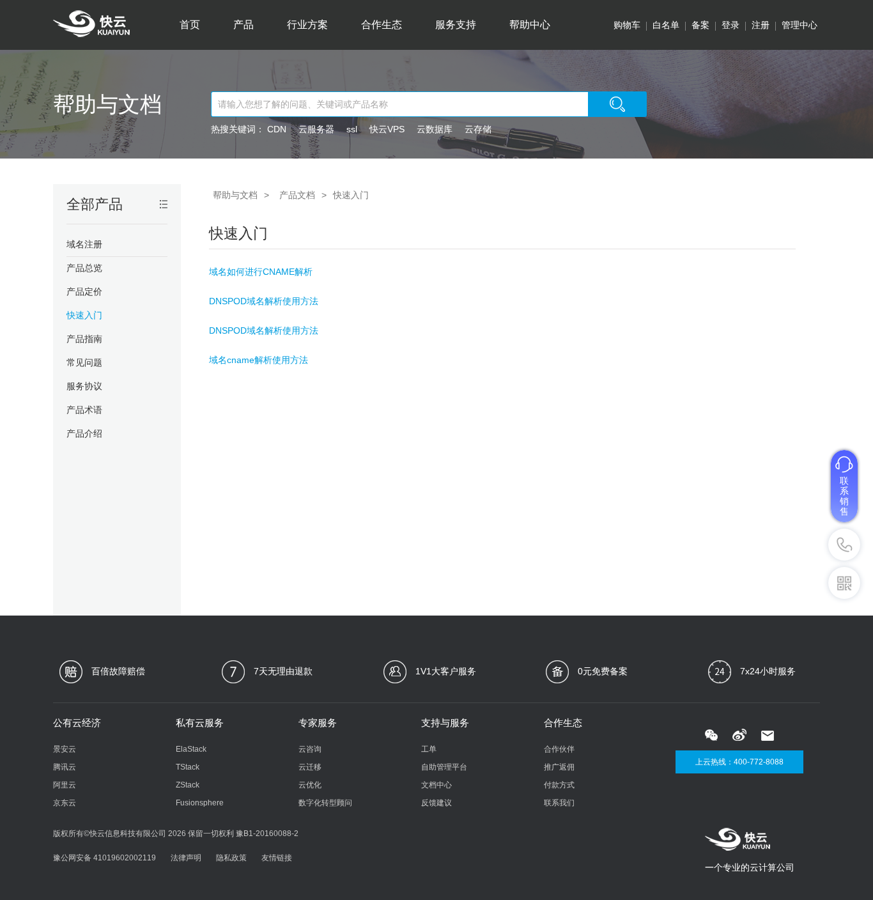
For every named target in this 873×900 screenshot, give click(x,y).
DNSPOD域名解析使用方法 (263, 301)
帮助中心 (529, 24)
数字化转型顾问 (325, 802)
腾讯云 (64, 767)
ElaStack (191, 749)
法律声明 (186, 857)
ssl (351, 129)
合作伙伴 (559, 749)
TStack (187, 767)
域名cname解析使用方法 (258, 360)
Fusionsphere (200, 802)
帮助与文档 (107, 104)
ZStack (187, 784)
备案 (700, 25)
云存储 (478, 129)
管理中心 (799, 25)
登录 (730, 25)
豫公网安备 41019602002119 (104, 857)
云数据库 (434, 129)
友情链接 (276, 857)
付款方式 (559, 784)
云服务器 (316, 129)
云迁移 (309, 767)
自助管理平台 (444, 767)
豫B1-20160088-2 (267, 833)
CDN (276, 129)
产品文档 (297, 195)
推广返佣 (559, 767)
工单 (428, 749)
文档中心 (436, 784)
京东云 (64, 802)
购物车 (627, 25)
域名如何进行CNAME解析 (261, 272)
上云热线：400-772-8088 (739, 761)
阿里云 (64, 784)
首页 (190, 24)
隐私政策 (231, 857)
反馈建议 (436, 802)
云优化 (309, 784)
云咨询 (309, 749)
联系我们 (559, 802)
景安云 (64, 749)
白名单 (666, 25)
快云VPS (387, 129)
